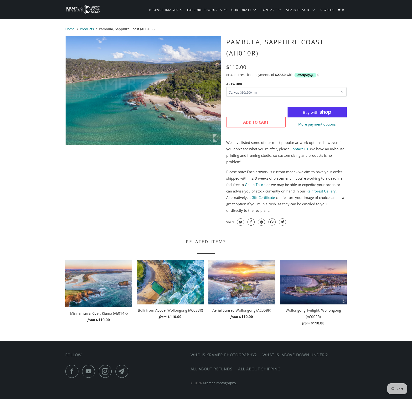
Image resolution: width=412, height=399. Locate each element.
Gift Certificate (263, 197)
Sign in (327, 10)
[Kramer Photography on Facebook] (73, 371)
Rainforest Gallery (321, 191)
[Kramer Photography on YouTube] (90, 371)
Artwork (234, 84)
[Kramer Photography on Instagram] (106, 371)
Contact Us (299, 148)
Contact (269, 10)
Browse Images (164, 10)
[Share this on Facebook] (250, 222)
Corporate (242, 10)
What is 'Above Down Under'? (295, 355)
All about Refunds (211, 369)
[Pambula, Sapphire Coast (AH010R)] (143, 90)
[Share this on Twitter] (240, 222)
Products (87, 29)
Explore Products (205, 10)
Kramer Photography (219, 383)
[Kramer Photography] (89, 9)
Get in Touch (255, 184)
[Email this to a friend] (282, 222)
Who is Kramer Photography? (224, 355)
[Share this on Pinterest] (261, 222)
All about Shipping (259, 369)
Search (293, 10)
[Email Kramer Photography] (123, 371)
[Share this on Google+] (271, 222)
